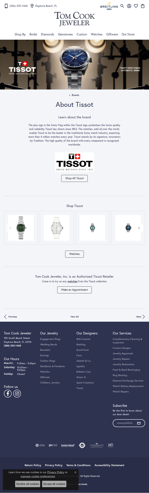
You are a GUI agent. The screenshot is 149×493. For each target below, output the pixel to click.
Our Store (128, 34)
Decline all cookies (27, 483)
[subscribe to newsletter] (139, 423)
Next (138, 316)
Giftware (112, 34)
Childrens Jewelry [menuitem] (50, 382)
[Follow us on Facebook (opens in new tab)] (8, 393)
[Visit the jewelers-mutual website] (67, 445)
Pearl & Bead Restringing (126, 369)
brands (75, 95)
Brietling (80, 344)
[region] (74, 228)
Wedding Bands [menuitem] (48, 344)
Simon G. (81, 377)
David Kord (82, 349)
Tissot (79, 387)
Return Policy (33, 465)
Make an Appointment (74, 289)
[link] (16, 6)
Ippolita (80, 366)
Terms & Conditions (78, 465)
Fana (79, 355)
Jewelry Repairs (121, 358)
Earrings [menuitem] (44, 355)
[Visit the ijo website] (53, 445)
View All (74, 316)
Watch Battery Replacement (128, 386)
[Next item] (138, 227)
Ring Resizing (120, 375)
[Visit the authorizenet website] (82, 445)
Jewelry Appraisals (123, 353)
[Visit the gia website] (40, 445)
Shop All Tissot (74, 178)
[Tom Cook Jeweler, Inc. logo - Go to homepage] (74, 19)
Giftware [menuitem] (45, 377)
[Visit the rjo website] (110, 445)
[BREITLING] (109, 6)
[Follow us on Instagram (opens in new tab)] (17, 393)
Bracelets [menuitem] (45, 349)
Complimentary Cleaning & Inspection (127, 340)
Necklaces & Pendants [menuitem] (52, 366)
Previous (13, 316)
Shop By (20, 34)
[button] (122, 6)
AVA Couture (83, 338)
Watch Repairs (121, 391)
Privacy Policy (53, 465)
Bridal (33, 34)
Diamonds (47, 34)
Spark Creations (85, 382)
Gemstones (65, 34)
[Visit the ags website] (97, 445)
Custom (82, 34)
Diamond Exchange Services (128, 380)
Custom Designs (122, 347)
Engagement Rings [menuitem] (50, 338)
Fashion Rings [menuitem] (47, 360)
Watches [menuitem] (45, 371)
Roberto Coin (83, 371)
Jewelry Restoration (123, 364)
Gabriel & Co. (83, 360)
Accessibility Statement (109, 465)
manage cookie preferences (38, 476)
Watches (96, 34)
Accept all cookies (54, 483)
